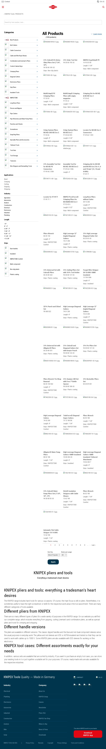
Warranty (40, 743)
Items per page (66, 552)
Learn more (97, 34)
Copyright (50, 743)
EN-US (100, 677)
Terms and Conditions (77, 743)
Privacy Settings (62, 743)
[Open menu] (17, 7)
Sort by (50, 552)
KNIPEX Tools (9, 14)
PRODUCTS (19, 14)
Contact (80, 677)
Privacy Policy (30, 743)
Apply (100, 22)
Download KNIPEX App (88, 734)
